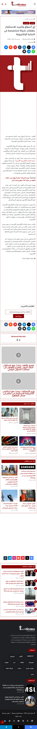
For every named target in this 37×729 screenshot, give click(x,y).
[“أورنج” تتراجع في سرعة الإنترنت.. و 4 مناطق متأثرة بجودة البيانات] (27, 496)
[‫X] (29, 47)
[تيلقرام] (29, 51)
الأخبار (26, 19)
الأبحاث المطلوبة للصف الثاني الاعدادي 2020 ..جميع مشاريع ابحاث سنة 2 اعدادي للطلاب (13, 574)
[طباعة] (20, 329)
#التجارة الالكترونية (27, 306)
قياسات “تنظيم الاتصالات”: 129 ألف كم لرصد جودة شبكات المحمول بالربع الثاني (9, 506)
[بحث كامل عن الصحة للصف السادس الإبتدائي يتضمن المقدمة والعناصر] (30, 611)
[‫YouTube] (18, 558)
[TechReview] (18, 4)
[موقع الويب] (19, 340)
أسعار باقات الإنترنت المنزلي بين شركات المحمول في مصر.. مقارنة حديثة (10, 449)
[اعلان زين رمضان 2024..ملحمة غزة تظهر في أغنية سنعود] (10, 412)
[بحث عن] (2, 5)
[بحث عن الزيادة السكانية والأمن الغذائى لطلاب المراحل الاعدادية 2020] (30, 604)
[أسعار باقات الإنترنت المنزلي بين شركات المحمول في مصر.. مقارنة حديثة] (10, 440)
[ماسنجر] (6, 47)
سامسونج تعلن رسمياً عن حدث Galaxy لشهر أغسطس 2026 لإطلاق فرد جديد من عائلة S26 (13, 688)
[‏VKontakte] (6, 324)
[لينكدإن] (24, 47)
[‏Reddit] (11, 47)
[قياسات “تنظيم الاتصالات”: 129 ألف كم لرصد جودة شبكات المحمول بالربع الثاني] (9, 495)
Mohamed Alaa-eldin (28, 39)
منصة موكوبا (18, 716)
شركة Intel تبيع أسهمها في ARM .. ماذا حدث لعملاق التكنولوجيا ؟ (27, 449)
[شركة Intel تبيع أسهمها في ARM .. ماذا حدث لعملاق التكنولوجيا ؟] (27, 441)
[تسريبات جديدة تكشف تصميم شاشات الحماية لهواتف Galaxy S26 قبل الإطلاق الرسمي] (27, 416)
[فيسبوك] (33, 47)
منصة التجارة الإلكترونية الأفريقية (25, 161)
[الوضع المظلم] (6, 5)
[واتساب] (33, 51)
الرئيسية (31, 19)
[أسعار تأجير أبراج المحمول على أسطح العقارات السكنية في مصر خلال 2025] (30, 594)
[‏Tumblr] (20, 47)
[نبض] (5, 558)
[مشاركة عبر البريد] (24, 51)
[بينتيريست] (15, 47)
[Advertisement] (18, 113)
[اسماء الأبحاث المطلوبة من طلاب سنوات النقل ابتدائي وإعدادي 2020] (30, 583)
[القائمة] (35, 5)
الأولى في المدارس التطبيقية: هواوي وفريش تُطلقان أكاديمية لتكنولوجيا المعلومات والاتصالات (14, 699)
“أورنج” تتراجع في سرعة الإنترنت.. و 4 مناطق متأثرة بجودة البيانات (28, 506)
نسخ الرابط (18, 316)
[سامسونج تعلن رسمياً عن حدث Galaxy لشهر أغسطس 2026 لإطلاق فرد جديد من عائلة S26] (27, 467)
